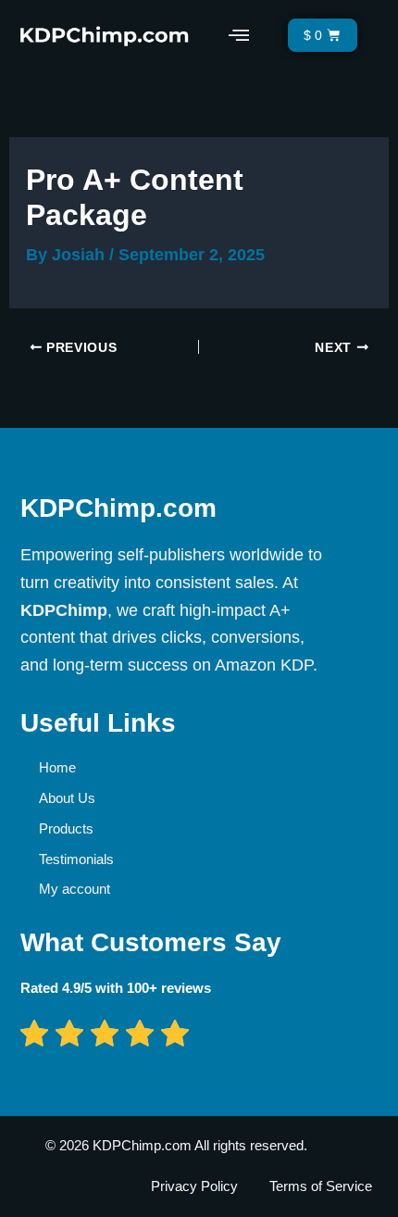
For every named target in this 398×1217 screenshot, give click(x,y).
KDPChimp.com (118, 508)
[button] (238, 35)
